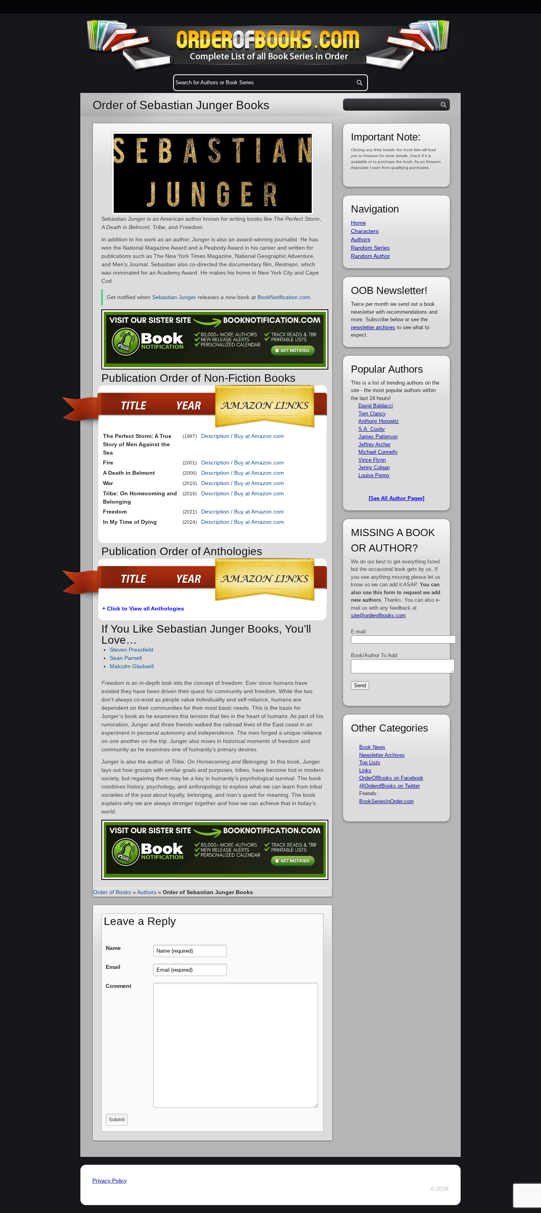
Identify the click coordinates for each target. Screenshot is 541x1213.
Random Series (370, 247)
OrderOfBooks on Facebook (391, 778)
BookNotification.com (283, 297)
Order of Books (112, 892)
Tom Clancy (372, 414)
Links (365, 770)
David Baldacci (375, 406)
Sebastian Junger (174, 297)
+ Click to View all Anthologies (143, 608)
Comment (118, 986)
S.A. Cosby (371, 429)
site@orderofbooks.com (378, 615)
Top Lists (369, 763)
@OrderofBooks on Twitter (389, 786)
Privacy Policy (109, 1180)
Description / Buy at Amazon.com (242, 436)
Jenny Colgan (374, 467)
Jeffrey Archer (374, 444)
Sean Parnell (126, 658)
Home (358, 223)
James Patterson (378, 437)
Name (113, 948)
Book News (372, 747)
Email (113, 967)
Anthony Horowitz (378, 421)
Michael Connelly (378, 452)
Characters (365, 231)
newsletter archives (373, 327)
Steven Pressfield (131, 649)
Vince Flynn (372, 460)
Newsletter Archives (382, 755)
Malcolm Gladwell (132, 666)
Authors (146, 892)
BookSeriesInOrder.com (386, 801)
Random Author (370, 256)
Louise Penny (374, 475)
